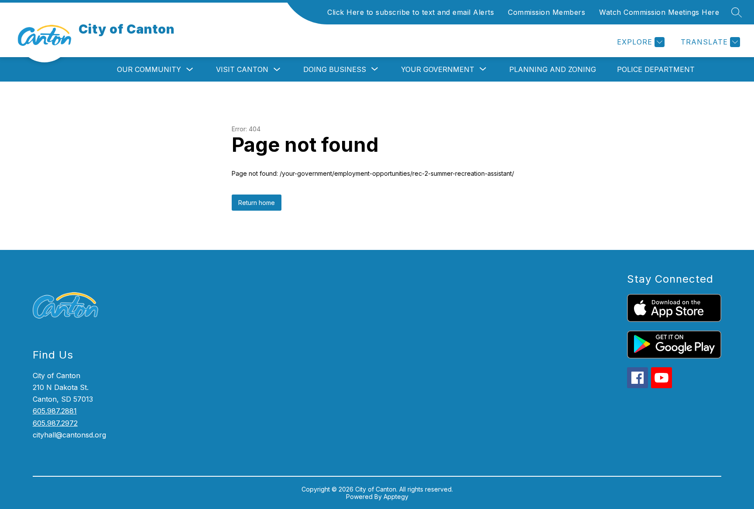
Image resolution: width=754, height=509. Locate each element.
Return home (256, 202)
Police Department (656, 69)
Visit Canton (242, 69)
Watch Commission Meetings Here (659, 12)
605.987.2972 (55, 423)
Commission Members (546, 12)
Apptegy (396, 496)
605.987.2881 (55, 411)
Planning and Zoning (552, 69)
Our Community (149, 69)
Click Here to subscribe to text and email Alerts (410, 12)
